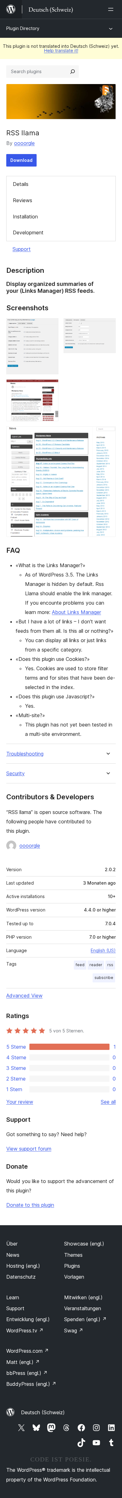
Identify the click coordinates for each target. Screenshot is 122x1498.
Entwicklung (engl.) (28, 1319)
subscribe (103, 977)
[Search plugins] (72, 71)
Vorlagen (74, 1277)
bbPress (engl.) (27, 1373)
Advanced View (24, 995)
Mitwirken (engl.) (83, 1297)
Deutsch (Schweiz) (43, 1412)
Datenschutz (21, 1277)
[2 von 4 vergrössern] (107, 326)
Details (20, 184)
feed (80, 964)
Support (22, 249)
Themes (73, 1255)
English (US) (103, 950)
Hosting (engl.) (23, 1266)
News (12, 1255)
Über (12, 1244)
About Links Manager (76, 612)
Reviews (22, 200)
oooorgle (24, 143)
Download (21, 160)
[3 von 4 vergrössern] (50, 388)
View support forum (28, 1149)
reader (95, 964)
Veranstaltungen (82, 1308)
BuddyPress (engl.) (31, 1384)
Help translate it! (61, 50)
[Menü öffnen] (112, 9)
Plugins (72, 1266)
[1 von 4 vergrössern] (50, 326)
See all (108, 1102)
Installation (25, 216)
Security (15, 773)
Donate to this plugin (30, 1205)
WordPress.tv (24, 1330)
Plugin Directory (22, 28)
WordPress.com (27, 1351)
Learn (12, 1297)
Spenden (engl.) (85, 1319)
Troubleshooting (24, 754)
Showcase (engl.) (84, 1244)
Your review (19, 1102)
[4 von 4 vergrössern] (107, 435)
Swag (73, 1330)
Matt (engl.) (23, 1362)
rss (110, 964)
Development (28, 232)
